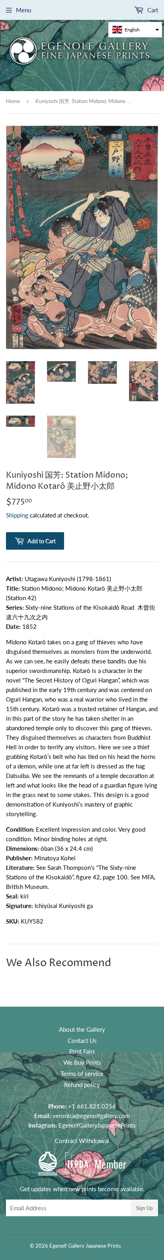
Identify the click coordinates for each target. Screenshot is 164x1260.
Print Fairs (82, 1051)
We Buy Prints (82, 1062)
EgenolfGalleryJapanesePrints (97, 1125)
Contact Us (82, 1040)
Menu (23, 10)
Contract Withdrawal (82, 1140)
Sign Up (144, 1208)
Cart (152, 10)
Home (13, 101)
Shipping (17, 515)
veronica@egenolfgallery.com (91, 1115)
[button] (135, 29)
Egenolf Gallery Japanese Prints (85, 1245)
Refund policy (82, 1084)
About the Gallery (82, 1029)
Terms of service (82, 1073)
